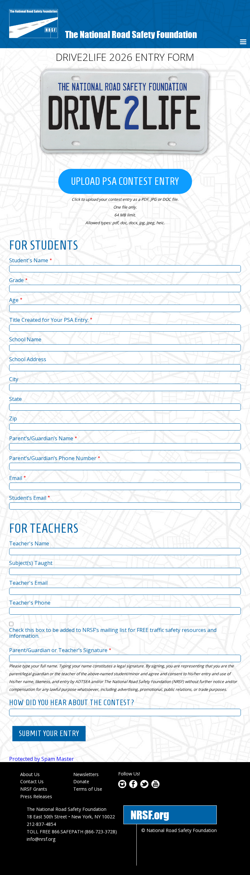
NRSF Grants (33, 789)
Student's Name (28, 260)
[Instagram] (122, 786)
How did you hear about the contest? (72, 702)
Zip (13, 418)
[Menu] (243, 42)
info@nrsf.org (41, 839)
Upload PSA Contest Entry (125, 181)
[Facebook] (133, 786)
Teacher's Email (28, 583)
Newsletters (86, 774)
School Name (25, 339)
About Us (30, 774)
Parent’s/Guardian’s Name (41, 438)
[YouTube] (155, 786)
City (13, 379)
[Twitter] (144, 786)
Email (15, 478)
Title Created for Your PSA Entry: (49, 320)
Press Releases (36, 796)
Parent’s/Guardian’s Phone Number (52, 458)
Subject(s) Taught (30, 563)
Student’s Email (27, 498)
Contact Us (32, 781)
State (15, 399)
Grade (16, 280)
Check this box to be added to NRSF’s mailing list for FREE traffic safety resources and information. (112, 633)
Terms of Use (87, 789)
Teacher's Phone (29, 603)
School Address (27, 359)
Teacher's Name (29, 543)
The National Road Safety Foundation (131, 34)
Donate (81, 781)
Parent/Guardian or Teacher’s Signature (58, 650)
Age (14, 300)
